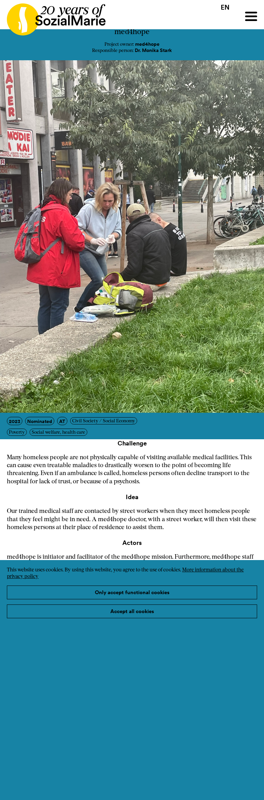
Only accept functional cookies (132, 592)
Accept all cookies (132, 611)
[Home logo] (53, 16)
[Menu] (251, 16)
